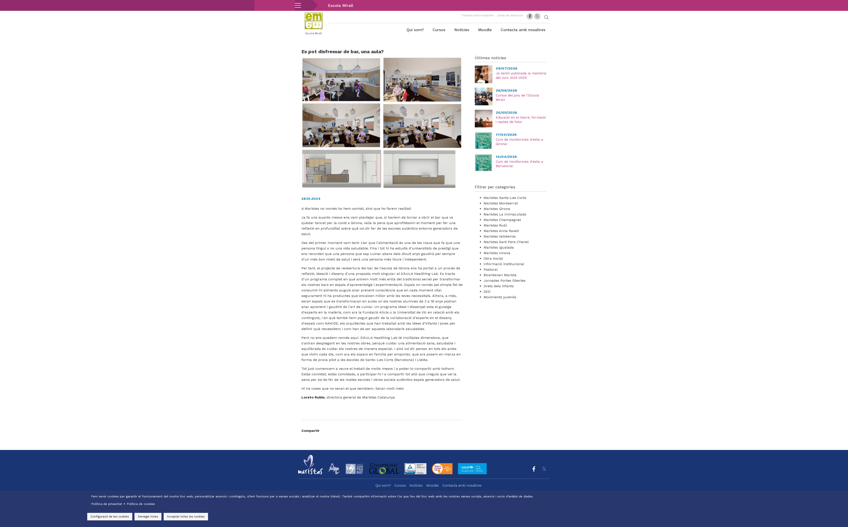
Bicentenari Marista (500, 275)
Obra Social (493, 258)
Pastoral (491, 269)
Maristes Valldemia (500, 236)
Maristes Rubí (495, 225)
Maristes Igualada (499, 247)
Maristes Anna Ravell (501, 231)
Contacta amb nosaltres (523, 30)
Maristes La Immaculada (505, 214)
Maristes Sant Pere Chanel (506, 242)
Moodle (485, 30)
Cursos (439, 30)
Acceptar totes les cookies (186, 516)
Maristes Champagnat (502, 220)
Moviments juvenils (500, 297)
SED (487, 291)
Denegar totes (148, 516)
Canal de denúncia (510, 15)
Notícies (461, 30)
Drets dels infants (499, 286)
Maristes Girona (497, 209)
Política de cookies (141, 504)
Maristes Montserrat (501, 203)
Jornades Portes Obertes (505, 280)
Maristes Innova (497, 253)
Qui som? (415, 30)
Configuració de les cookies (110, 516)
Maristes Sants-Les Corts (505, 198)
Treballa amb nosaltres (477, 15)
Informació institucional (504, 264)
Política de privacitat (106, 504)
